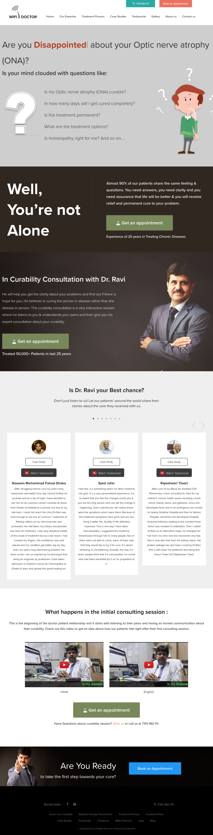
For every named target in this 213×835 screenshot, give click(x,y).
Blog (152, 820)
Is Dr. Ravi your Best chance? (106, 390)
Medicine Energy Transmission (102, 32)
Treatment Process (93, 16)
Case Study (38, 462)
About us (171, 16)
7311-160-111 (142, 3)
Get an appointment (142, 222)
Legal (141, 820)
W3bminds (130, 828)
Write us (118, 723)
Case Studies (118, 16)
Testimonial (139, 16)
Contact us (188, 16)
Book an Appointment (175, 3)
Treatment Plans (94, 24)
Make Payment (123, 820)
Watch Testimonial (41, 473)
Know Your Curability (61, 814)
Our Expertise (68, 16)
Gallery (155, 16)
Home (50, 16)
